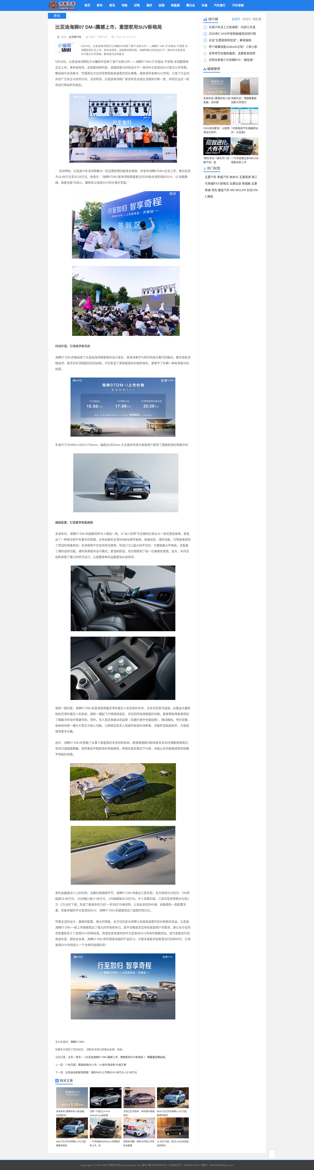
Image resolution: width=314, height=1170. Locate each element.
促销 (161, 5)
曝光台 (190, 5)
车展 (204, 5)
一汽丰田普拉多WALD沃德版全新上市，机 (105, 1143)
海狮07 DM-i (78, 1041)
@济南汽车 (75, 36)
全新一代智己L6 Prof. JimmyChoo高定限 (100, 1113)
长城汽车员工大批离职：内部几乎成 (232, 27)
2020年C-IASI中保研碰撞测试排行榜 (232, 33)
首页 (87, 5)
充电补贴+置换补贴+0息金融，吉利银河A (71, 1113)
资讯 (112, 5)
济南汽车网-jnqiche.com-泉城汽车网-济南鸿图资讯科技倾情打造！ (62, 5)
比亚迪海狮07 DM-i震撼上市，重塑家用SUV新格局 (115, 1057)
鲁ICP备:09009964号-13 (156, 1165)
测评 (149, 5)
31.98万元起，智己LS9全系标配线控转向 (172, 1143)
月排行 (246, 19)
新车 (100, 5)
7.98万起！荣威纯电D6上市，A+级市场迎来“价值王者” (96, 1064)
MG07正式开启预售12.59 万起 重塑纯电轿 (172, 1113)
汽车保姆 (238, 5)
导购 (124, 5)
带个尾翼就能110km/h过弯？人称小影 (233, 46)
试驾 (137, 5)
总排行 (236, 19)
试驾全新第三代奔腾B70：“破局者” (231, 59)
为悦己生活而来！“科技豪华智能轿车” (139, 1113)
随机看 (257, 19)
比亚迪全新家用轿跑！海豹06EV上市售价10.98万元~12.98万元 (101, 1072)
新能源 (175, 5)
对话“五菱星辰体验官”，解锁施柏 (230, 40)
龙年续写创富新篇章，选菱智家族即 (232, 53)
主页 (70, 1057)
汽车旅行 (220, 5)
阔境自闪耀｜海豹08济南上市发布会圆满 (138, 1143)
